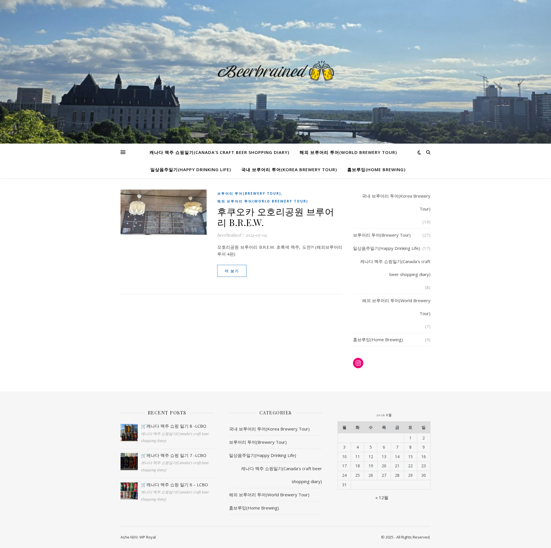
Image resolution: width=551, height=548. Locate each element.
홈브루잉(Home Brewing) (376, 169)
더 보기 (232, 270)
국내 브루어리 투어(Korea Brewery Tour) (289, 169)
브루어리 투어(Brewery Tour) (249, 193)
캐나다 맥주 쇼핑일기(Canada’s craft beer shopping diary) (219, 152)
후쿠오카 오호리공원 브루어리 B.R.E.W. (275, 216)
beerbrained (229, 235)
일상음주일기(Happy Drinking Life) (190, 169)
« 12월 (381, 497)
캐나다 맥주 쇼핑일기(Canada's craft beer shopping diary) (395, 267)
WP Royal (147, 537)
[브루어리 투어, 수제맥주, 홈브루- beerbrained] (275, 68)
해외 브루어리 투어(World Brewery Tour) (348, 152)
